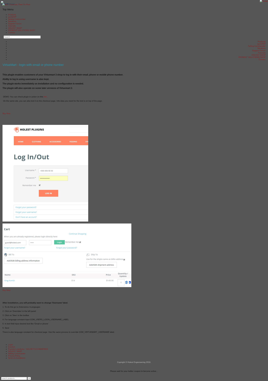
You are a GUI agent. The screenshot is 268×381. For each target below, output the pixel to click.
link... (46, 97)
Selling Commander (17, 19)
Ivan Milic (3, 4)
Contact (11, 32)
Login (10, 344)
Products (12, 15)
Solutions (12, 21)
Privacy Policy (14, 356)
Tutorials (12, 26)
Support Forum (14, 23)
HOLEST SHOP (15, 28)
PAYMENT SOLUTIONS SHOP (21, 30)
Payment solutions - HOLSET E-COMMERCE (28, 349)
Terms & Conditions (16, 358)
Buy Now (6, 113)
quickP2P (12, 17)
